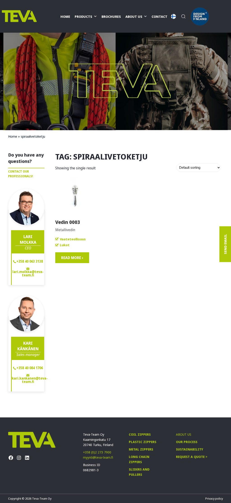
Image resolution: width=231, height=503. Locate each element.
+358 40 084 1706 (29, 368)
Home (65, 16)
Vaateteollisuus (73, 239)
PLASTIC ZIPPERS (142, 442)
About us (133, 16)
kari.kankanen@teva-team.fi (28, 379)
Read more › (72, 257)
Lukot (64, 245)
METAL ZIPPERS (141, 449)
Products (83, 16)
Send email (225, 244)
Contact (159, 16)
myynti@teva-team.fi (98, 457)
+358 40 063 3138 (29, 261)
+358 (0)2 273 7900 (97, 452)
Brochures (111, 16)
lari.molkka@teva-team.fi (28, 273)
